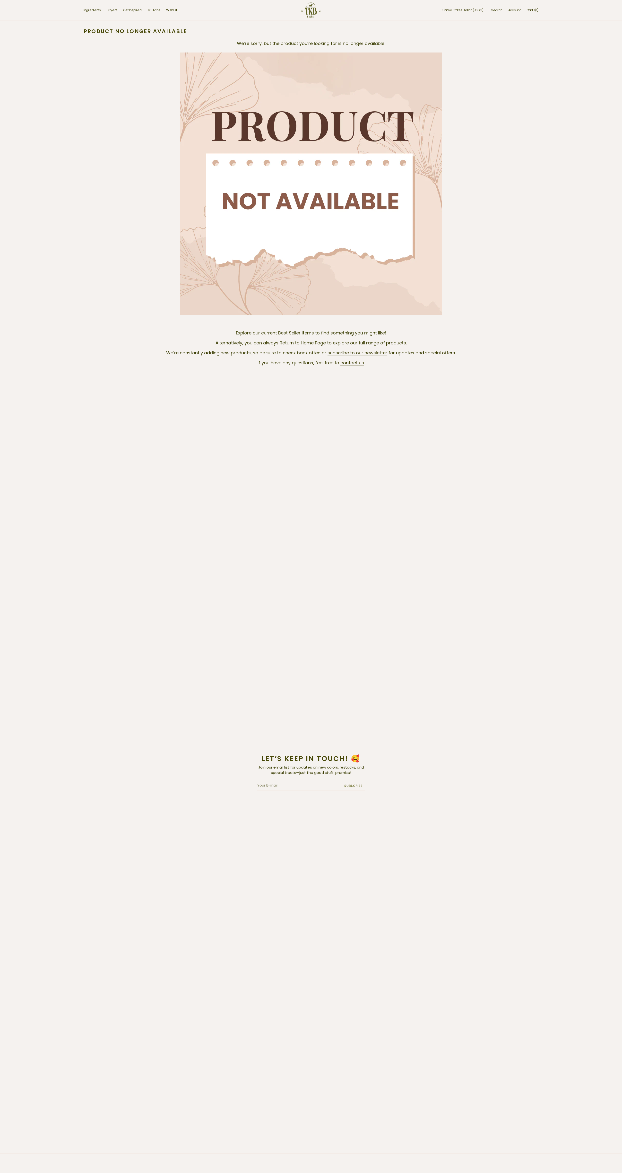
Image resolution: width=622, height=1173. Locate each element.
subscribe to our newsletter (357, 353)
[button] (463, 10)
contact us (352, 363)
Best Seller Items (296, 333)
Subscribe (353, 785)
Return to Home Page (303, 343)
